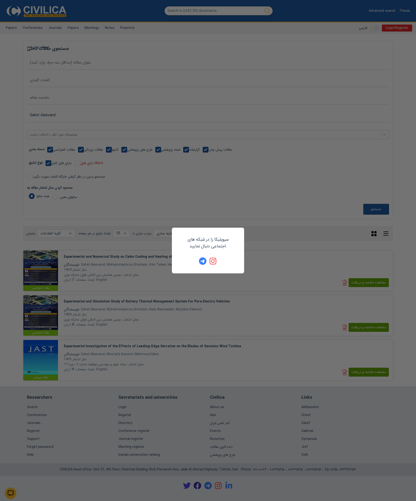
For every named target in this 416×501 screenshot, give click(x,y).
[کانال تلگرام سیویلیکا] (203, 261)
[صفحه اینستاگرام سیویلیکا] (213, 261)
